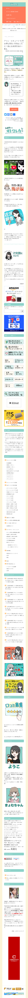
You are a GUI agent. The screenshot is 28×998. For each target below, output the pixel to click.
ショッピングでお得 (11, 120)
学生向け (10, 837)
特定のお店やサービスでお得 (13, 471)
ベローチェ (12, 834)
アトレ (17, 120)
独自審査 (7, 845)
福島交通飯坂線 (7, 846)
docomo (13, 820)
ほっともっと (6, 825)
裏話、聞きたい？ (18, 21)
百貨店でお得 (14, 845)
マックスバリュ (11, 835)
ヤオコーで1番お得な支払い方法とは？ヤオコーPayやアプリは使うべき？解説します (14, 615)
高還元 (14, 848)
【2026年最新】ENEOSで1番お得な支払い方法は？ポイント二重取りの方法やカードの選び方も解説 (14, 580)
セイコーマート (19, 831)
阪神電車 (8, 849)
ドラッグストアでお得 (11, 502)
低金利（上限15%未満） (12, 534)
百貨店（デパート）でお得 (12, 492)
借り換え (18, 835)
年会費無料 (9, 463)
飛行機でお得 (9, 514)
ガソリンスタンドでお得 (12, 488)
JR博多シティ (7, 822)
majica (12, 822)
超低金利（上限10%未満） (12, 536)
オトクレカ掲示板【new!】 (12, 11)
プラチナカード (10, 477)
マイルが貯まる (10, 469)
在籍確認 (6, 837)
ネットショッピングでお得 (12, 490)
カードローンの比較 (11, 538)
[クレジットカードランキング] (8, 859)
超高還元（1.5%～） (11, 467)
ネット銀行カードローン (13, 547)
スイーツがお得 (10, 496)
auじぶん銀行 (7, 820)
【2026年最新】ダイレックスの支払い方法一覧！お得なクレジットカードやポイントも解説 (14, 450)
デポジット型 (14, 832)
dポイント (18, 820)
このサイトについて (10, 18)
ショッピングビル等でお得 (15, 118)
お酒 (8, 570)
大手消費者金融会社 (11, 540)
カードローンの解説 (8, 829)
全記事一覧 (8, 15)
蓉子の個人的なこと (11, 563)
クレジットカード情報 (11, 460)
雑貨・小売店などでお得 (12, 508)
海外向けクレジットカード (12, 553)
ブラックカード (10, 479)
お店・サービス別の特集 (16, 117)
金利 (22, 846)
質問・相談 (8, 21)
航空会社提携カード (13, 846)
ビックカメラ (7, 834)
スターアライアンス (7, 831)
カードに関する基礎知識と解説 (13, 520)
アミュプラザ (7, 827)
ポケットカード (19, 834)
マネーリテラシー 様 (11, 875)
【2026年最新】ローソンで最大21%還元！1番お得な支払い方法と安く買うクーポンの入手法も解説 (14, 601)
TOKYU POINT (19, 822)
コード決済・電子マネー (12, 523)
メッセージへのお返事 (11, 566)
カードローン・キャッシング (13, 529)
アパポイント (15, 825)
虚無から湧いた (7, 811)
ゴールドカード (10, 475)
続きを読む (14, 109)
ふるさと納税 (19, 824)
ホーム (7, 8)
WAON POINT (8, 824)
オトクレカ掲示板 (14, 736)
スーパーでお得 (10, 500)
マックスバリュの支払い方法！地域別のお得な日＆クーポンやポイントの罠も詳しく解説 (14, 438)
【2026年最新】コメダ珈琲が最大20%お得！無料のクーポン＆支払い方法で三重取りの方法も (14, 587)
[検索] (22, 311)
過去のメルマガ (10, 568)
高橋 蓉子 (21, 51)
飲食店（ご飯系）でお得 (12, 504)
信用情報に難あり (10, 473)
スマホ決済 (14, 831)
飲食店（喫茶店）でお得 (12, 506)
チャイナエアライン (7, 832)
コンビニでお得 (10, 498)
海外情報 (8, 550)
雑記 (8, 557)
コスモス (14, 829)
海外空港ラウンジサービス (12, 841)
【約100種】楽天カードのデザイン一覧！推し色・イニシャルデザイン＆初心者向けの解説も (14, 608)
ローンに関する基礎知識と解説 (13, 532)
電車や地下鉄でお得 (11, 512)
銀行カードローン (10, 542)
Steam (15, 822)
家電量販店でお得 (10, 494)
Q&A (8, 561)
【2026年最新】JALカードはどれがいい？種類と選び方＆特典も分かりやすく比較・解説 (14, 622)
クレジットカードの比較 (12, 482)
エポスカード (14, 828)
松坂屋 (5, 838)
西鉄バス (19, 846)
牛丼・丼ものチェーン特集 (12, 843)
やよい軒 (11, 825)
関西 (5, 849)
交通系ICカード (10, 526)
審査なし (15, 837)
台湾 (8, 555)
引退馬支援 (19, 837)
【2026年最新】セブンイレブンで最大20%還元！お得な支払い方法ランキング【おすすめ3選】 (14, 634)
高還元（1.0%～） (10, 465)
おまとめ (14, 824)
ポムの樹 (5, 835)
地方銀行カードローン (12, 545)
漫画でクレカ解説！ (11, 517)
